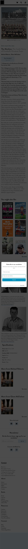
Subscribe (14, 279)
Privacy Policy (22, 285)
